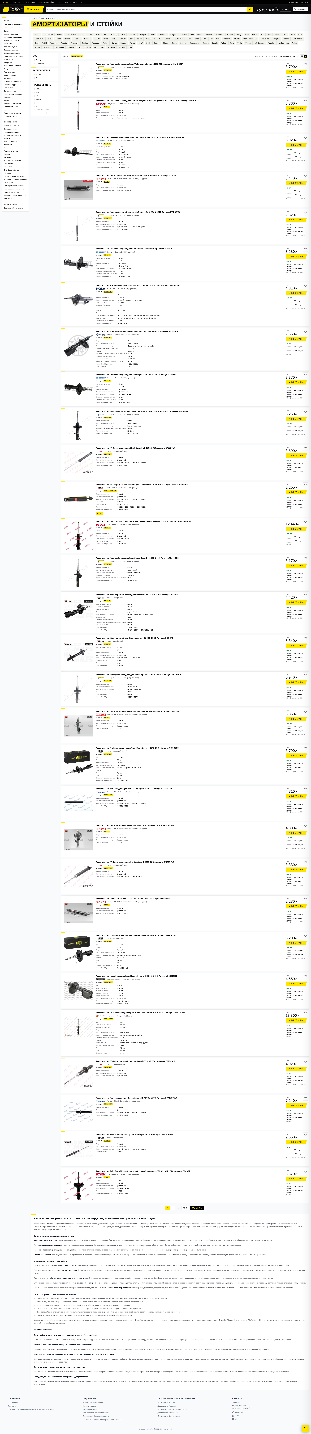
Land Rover (178, 39)
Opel (37, 43)
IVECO (97, 39)
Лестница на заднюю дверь (15, 195)
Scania (157, 43)
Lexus (189, 39)
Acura (37, 34)
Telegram (67, 2)
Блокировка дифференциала (15, 179)
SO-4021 (107, 381)
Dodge (239, 34)
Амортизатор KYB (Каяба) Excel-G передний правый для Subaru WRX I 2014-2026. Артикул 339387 (143, 1171)
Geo (300, 34)
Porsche (95, 43)
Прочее (122, 47)
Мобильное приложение (93, 1402)
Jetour (139, 39)
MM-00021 (107, 70)
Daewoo (209, 34)
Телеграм (239, 1412)
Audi (81, 34)
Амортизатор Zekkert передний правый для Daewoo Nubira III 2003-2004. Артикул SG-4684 (140, 137)
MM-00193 (107, 218)
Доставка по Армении (166, 1406)
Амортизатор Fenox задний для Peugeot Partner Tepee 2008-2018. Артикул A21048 (136, 175)
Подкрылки (8, 88)
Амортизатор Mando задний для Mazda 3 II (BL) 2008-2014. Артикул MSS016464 (134, 789)
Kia (160, 39)
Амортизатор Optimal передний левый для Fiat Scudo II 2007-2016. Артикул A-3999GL (137, 331)
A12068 (106, 905)
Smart (174, 43)
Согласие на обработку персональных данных (102, 1419)
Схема (100, 513)
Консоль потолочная (12, 192)
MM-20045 (107, 417)
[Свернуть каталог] (25, 20)
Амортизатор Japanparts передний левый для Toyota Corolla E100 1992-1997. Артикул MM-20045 (142, 411)
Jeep (131, 39)
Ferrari (254, 34)
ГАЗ (95, 47)
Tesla (239, 43)
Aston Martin (71, 34)
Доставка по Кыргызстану (168, 1416)
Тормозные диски (11, 47)
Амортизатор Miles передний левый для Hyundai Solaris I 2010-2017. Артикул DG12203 (137, 595)
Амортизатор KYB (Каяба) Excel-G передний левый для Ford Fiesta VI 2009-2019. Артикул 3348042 (143, 521)
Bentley (114, 34)
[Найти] (250, 9)
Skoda (165, 43)
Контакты (304, 2)
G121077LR (108, 868)
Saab (148, 43)
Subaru (206, 43)
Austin (89, 34)
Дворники (8, 62)
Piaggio (64, 43)
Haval (49, 39)
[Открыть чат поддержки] (305, 1428)
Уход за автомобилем (13, 104)
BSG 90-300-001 (110, 491)
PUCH (44, 43)
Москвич (111, 47)
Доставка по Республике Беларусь (172, 1409)
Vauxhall (271, 43)
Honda (67, 39)
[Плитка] (302, 56)
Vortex (37, 47)
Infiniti (106, 39)
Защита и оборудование (13, 208)
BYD (105, 34)
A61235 (106, 717)
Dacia (199, 34)
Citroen (184, 34)
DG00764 (107, 644)
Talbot (223, 43)
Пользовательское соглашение (96, 1413)
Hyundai (87, 39)
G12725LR (107, 454)
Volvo (294, 43)
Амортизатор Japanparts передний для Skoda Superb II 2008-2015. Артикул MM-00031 (137, 558)
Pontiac (85, 43)
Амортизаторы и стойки (13, 56)
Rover (132, 43)
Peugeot (53, 43)
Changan (142, 34)
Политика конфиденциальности (96, 1416)
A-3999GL (107, 337)
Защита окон (9, 164)
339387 (106, 1177)
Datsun (230, 34)
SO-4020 (107, 255)
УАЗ (130, 47)
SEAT (140, 43)
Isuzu (114, 39)
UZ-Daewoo (259, 43)
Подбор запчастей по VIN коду (49, 2)
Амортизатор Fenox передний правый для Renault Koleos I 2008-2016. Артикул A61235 (137, 711)
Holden (58, 39)
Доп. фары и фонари (12, 170)
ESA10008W (108, 1104)
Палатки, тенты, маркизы (14, 176)
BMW (98, 34)
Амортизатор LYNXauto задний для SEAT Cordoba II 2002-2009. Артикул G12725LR (135, 448)
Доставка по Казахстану (167, 1413)
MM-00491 (107, 681)
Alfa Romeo (48, 34)
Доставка (16, 2)
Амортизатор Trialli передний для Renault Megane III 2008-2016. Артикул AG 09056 (136, 935)
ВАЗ (79, 47)
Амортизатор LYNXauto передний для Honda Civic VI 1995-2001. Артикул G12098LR (135, 1061)
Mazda (237, 39)
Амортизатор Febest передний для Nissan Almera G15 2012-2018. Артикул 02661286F (136, 976)
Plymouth (74, 43)
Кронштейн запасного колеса (12, 136)
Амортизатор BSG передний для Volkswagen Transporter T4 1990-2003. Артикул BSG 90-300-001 (143, 484)
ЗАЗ (102, 47)
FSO (247, 34)
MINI (218, 39)
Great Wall (39, 39)
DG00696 (107, 1140)
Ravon (114, 43)
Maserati (227, 39)
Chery (152, 34)
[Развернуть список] (45, 113)
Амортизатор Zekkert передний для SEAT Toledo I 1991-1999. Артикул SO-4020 (134, 249)
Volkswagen (284, 43)
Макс (75, 2)
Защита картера (11, 34)
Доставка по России (166, 1402)
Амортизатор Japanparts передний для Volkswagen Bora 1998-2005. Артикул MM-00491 (138, 674)
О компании (293, 2)
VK (81, 2)
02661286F (108, 982)
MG (211, 39)
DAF (192, 34)
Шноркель (8, 173)
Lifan (197, 39)
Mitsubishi (265, 39)
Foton (277, 34)
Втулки (88, 47)
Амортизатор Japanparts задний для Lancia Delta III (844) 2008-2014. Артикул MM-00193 (138, 212)
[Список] (305, 56)
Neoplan (276, 39)
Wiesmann (59, 47)
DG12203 (107, 601)
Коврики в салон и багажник (11, 42)
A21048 (106, 182)
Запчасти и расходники (14, 25)
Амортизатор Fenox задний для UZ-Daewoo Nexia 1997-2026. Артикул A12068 (133, 899)
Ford (269, 34)
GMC (285, 34)
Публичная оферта (91, 1409)
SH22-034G (108, 292)
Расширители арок (11, 132)
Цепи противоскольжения (14, 186)
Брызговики (8, 59)
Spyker (183, 43)
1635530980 (108, 1019)
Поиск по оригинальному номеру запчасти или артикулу (32, 1409)
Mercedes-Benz (250, 39)
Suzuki (215, 43)
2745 (185, 1208)
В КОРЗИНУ (297, 72)
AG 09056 (107, 941)
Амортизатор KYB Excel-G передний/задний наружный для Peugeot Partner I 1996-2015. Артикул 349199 (146, 101)
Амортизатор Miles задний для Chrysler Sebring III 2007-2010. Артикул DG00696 (134, 1134)
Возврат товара (89, 1406)
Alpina (59, 34)
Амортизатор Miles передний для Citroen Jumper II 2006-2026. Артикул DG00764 (135, 638)
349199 (106, 107)
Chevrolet (162, 34)
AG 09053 (107, 754)
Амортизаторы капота (12, 69)
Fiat (262, 34)
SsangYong (194, 43)
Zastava (71, 47)
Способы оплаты (28, 2)
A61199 (106, 831)
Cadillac (132, 34)
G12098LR (107, 1067)
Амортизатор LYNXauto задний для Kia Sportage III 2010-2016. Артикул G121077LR (135, 862)
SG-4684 (107, 143)
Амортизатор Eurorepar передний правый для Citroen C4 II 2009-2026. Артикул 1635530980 (140, 1013)
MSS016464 (108, 795)
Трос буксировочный (12, 160)
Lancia (167, 39)
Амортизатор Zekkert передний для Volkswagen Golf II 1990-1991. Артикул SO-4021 (136, 374)
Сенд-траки (8, 183)
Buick (123, 34)
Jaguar (122, 39)
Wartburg (47, 47)
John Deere (150, 39)
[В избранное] (305, 64)
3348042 (107, 527)
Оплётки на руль (10, 85)
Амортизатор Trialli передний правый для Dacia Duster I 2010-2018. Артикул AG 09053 (137, 748)
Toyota (248, 43)
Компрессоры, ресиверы (14, 189)
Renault (123, 43)
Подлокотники (9, 72)
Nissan (286, 39)
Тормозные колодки (12, 50)
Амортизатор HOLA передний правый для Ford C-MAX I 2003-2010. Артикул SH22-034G (138, 285)
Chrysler (173, 34)
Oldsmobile (297, 39)
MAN (204, 39)
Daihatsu (219, 34)
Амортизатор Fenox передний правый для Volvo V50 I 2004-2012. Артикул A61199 (135, 825)
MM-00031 (107, 564)
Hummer (77, 39)
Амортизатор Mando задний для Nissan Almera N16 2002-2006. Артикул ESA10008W (136, 1098)
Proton (105, 43)
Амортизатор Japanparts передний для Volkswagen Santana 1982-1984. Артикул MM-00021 (139, 64)
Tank (232, 43)
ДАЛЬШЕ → (197, 1208)
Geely (292, 34)
